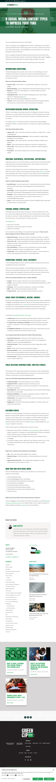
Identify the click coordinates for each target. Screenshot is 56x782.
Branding (8, 569)
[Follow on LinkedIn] (28, 717)
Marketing (8, 603)
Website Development (11, 629)
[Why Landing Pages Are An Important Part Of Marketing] (37, 568)
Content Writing (10, 606)
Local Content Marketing (12, 601)
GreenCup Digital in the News (13, 595)
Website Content (10, 625)
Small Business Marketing (12, 616)
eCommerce (8, 590)
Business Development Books (13, 571)
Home (7, 14)
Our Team (30, 752)
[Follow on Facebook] (25, 717)
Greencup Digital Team (11, 597)
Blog (25, 752)
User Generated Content (12, 623)
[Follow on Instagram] (31, 717)
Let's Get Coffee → (33, 545)
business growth (9, 573)
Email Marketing (11, 608)
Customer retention (10, 586)
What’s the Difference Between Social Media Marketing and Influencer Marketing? (39, 666)
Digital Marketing (10, 588)
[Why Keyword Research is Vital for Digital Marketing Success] (37, 587)
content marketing (10, 582)
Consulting (28, 746)
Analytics (8, 565)
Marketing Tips (9, 610)
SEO (7, 614)
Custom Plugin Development (12, 584)
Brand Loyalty (9, 567)
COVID (8, 578)
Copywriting (35, 743)
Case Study (8, 580)
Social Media (13, 14)
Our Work (21, 752)
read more (10, 672)
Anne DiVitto (10, 27)
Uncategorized (9, 621)
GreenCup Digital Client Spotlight (14, 593)
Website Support (46, 743)
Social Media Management (20, 744)
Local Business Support (11, 599)
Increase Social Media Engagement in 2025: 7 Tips (16, 696)
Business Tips (9, 575)
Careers (35, 752)
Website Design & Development (10, 744)
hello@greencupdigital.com (12, 557)
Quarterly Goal (9, 612)
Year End (8, 631)
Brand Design (28, 743)
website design (9, 627)
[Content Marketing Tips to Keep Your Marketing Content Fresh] (37, 607)
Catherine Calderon (12, 670)
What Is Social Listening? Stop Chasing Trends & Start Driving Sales (15, 665)
